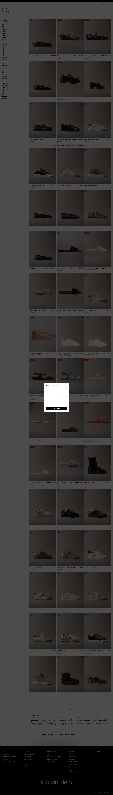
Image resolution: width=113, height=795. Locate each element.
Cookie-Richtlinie (64, 396)
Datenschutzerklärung (52, 397)
